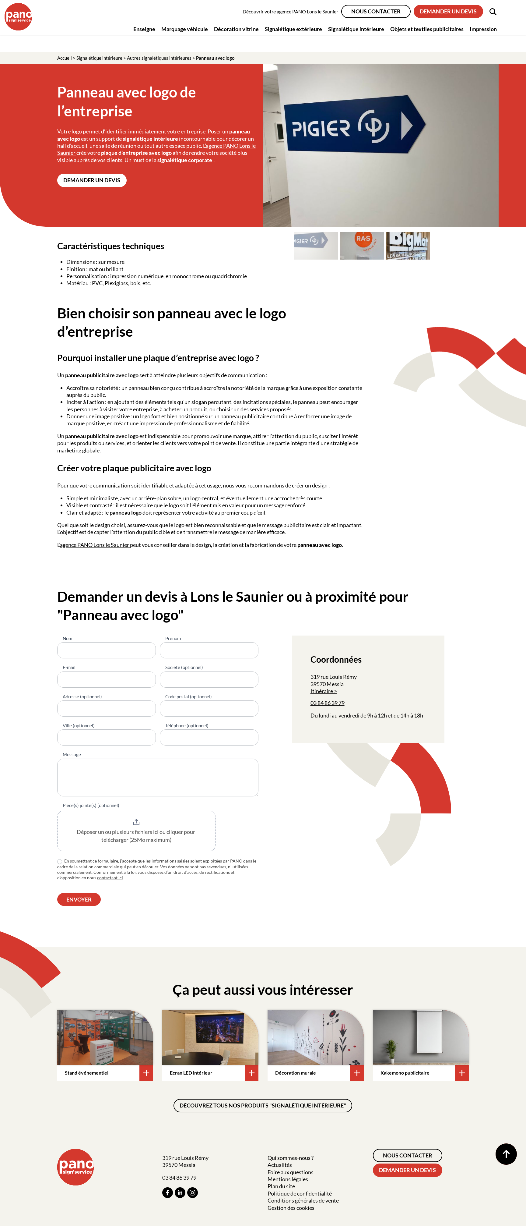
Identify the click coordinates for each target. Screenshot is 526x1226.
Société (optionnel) (184, 667)
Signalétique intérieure (99, 58)
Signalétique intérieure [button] (356, 29)
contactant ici (110, 877)
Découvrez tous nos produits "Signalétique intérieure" (263, 1105)
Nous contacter (376, 11)
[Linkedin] (180, 1192)
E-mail (69, 667)
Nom (67, 638)
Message (72, 754)
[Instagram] (192, 1192)
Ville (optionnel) (79, 725)
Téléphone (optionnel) (187, 725)
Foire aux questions (291, 1172)
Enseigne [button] (144, 29)
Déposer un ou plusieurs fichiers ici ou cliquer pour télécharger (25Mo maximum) (136, 835)
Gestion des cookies (291, 1207)
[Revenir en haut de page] (506, 1154)
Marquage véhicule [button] (184, 29)
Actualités (280, 1164)
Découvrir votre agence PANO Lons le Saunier (290, 11)
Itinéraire (321, 691)
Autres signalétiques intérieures (159, 58)
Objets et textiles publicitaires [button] (427, 29)
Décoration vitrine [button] (236, 29)
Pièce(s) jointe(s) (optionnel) (91, 805)
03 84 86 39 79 (327, 703)
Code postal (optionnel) (188, 696)
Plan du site (281, 1186)
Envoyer (79, 899)
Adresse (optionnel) (82, 696)
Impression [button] (483, 29)
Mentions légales (288, 1179)
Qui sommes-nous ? (291, 1157)
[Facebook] (167, 1192)
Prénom (173, 638)
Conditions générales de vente (303, 1200)
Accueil (64, 58)
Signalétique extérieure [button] (293, 29)
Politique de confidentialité (300, 1193)
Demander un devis (448, 11)
